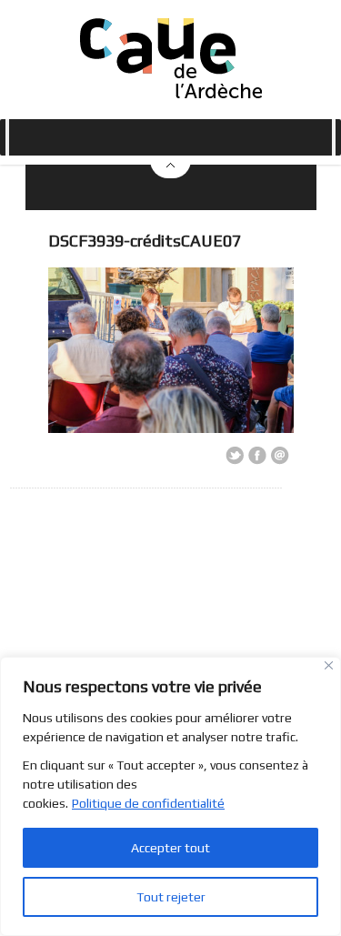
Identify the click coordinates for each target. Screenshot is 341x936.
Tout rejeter (171, 897)
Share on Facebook (257, 456)
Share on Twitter (235, 456)
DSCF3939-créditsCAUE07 (144, 240)
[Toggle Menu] (7, 137)
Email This (280, 456)
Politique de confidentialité (148, 803)
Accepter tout (170, 847)
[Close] (329, 665)
